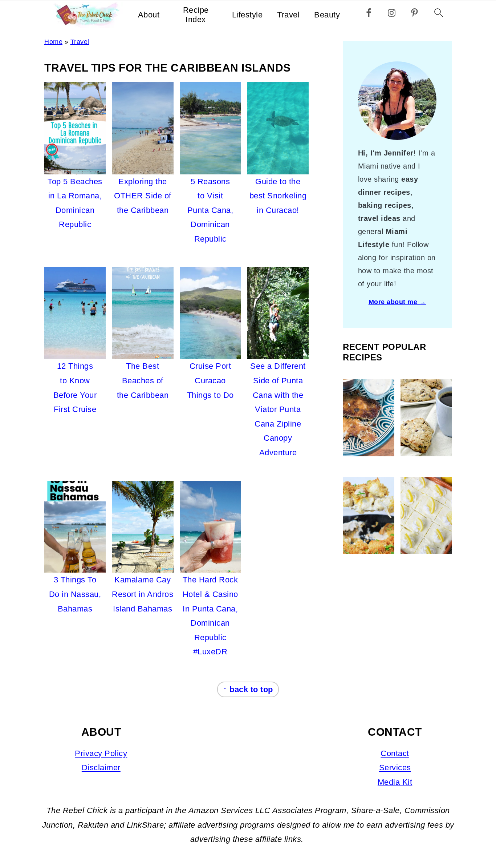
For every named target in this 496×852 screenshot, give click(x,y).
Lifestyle (247, 14)
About (149, 14)
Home (53, 41)
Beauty (327, 14)
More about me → (397, 302)
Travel (288, 14)
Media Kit (395, 782)
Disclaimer (101, 767)
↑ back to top (248, 689)
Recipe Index (196, 14)
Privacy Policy (101, 753)
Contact (395, 753)
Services (395, 767)
